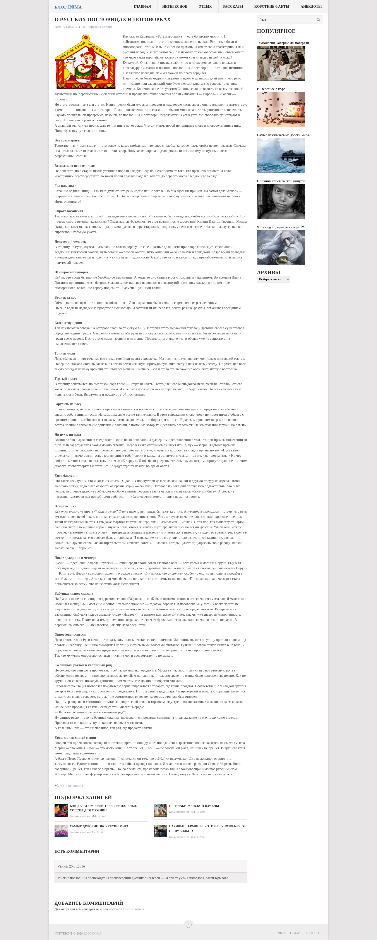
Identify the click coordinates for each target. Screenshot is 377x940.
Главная (142, 6)
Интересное (174, 6)
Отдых (205, 6)
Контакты (313, 933)
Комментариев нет (80, 816)
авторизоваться (132, 909)
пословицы (74, 785)
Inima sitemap (288, 933)
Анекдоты (311, 6)
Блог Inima (68, 7)
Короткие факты (271, 6)
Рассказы (233, 6)
